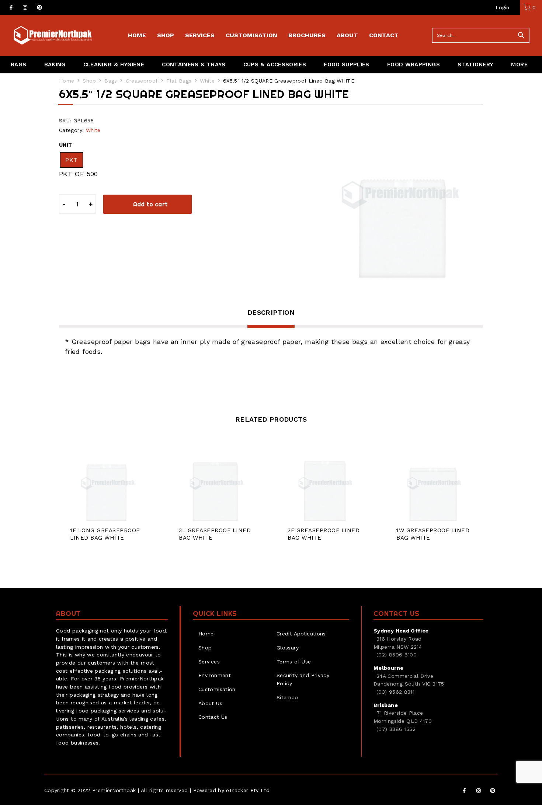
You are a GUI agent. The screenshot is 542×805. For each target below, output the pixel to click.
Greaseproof (142, 81)
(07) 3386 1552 (396, 729)
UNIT (65, 145)
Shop (89, 81)
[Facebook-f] (11, 7)
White (207, 81)
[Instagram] (25, 7)
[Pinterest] (39, 7)
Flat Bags (178, 81)
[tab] (271, 317)
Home (66, 81)
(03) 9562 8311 (395, 692)
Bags (110, 81)
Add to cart (150, 204)
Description (271, 312)
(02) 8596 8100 (396, 655)
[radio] (71, 160)
